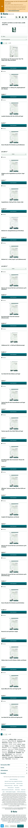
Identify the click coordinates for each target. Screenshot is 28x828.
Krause (12, 755)
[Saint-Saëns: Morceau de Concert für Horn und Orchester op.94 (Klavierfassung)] (14, 567)
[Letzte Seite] (6, 43)
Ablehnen (6, 825)
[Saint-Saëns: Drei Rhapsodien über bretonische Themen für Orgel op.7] (14, 452)
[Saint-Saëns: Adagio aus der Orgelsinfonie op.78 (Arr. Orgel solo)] (14, 166)
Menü (4, 17)
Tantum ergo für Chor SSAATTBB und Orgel (12, 431)
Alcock (14, 754)
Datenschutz (17, 789)
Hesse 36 (16, 755)
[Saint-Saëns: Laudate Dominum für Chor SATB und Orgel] (14, 108)
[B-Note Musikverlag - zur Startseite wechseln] (7, 14)
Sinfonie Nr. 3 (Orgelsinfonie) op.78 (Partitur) (12, 230)
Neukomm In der (21, 741)
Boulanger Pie (11, 752)
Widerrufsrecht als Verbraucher (8, 789)
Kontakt (21, 785)
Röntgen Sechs (15, 758)
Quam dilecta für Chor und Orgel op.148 (11, 688)
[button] (2, 825)
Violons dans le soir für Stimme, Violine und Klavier (13, 660)
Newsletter (17, 787)
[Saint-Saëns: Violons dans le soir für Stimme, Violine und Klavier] (14, 652)
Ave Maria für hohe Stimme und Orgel (10, 373)
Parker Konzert (19, 749)
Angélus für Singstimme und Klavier (10, 517)
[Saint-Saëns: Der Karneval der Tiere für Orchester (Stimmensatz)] (14, 309)
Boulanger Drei (11, 757)
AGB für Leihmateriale (21, 791)
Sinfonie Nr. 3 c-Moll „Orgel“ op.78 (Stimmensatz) (13, 259)
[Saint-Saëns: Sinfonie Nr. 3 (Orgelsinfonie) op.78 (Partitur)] (14, 223)
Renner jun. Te (4, 749)
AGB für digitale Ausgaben (11, 791)
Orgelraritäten (12, 745)
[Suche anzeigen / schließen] (16, 17)
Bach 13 (19, 755)
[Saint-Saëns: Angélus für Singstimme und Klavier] (14, 509)
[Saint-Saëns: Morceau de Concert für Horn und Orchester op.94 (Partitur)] (14, 538)
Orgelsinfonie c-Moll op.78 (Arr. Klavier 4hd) (12, 202)
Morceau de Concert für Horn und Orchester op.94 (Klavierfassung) (13, 575)
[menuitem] (3, 17)
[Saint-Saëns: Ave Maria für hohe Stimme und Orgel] (14, 366)
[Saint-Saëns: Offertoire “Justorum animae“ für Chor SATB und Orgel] (14, 481)
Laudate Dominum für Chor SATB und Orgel (12, 116)
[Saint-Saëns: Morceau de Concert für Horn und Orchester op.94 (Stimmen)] (14, 280)
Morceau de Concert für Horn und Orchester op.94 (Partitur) (13, 546)
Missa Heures (8, 754)
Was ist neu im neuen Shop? (10, 783)
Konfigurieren (20, 825)
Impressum (23, 789)
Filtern (4, 36)
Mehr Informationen (16, 822)
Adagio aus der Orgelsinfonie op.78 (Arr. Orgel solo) (12, 174)
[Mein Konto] (22, 17)
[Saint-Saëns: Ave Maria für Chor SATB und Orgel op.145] (14, 710)
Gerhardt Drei (5, 752)
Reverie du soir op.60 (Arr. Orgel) (9, 631)
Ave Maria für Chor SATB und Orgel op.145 (11, 717)
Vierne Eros (5, 742)
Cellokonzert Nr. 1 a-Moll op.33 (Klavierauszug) (12, 345)
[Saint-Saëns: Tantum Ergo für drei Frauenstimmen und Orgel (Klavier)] (14, 395)
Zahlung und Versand (8, 785)
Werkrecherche (11, 787)
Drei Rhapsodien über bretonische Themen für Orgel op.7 (12, 460)
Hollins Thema (11, 749)
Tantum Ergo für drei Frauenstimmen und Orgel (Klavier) (13, 403)
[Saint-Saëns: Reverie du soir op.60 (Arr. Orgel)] (14, 624)
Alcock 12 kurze (19, 754)
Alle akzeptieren (13, 825)
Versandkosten (22, 776)
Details (13, 154)
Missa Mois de (12, 741)
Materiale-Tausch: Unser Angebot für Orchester (13, 781)
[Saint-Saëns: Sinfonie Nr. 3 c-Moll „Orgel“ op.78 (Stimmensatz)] (14, 252)
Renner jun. (8, 758)
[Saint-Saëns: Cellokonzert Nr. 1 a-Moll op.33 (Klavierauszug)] (14, 338)
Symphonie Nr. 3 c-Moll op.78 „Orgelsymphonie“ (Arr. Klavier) (13, 88)
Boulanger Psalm (19, 757)
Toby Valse (10, 751)
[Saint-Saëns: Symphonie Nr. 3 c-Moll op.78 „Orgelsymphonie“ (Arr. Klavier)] (14, 80)
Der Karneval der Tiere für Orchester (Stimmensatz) (10, 317)
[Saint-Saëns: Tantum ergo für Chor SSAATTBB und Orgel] (14, 423)
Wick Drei (19, 744)
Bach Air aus (4, 751)
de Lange (18, 746)
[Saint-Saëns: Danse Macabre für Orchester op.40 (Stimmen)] (14, 137)
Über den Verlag (19, 783)
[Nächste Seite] (4, 43)
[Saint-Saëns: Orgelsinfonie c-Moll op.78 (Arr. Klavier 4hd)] (14, 194)
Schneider (10, 742)
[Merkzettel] (19, 17)
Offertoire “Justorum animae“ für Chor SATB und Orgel (13, 489)
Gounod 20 (22, 747)
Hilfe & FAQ (16, 785)
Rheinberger (4, 741)
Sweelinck (18, 752)
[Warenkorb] (26, 17)
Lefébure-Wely (13, 739)
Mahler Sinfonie (5, 739)
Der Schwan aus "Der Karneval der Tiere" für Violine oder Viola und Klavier (12, 59)
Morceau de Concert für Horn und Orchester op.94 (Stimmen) (13, 288)
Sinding (7, 746)
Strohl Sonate (19, 739)
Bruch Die (10, 747)
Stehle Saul (20, 742)
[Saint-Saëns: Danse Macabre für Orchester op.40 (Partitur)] (14, 595)
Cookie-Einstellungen (13, 779)
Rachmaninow (5, 744)
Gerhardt (10, 744)
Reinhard (15, 742)
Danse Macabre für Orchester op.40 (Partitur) (12, 603)
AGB (3, 791)
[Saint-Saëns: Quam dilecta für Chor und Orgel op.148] (14, 681)
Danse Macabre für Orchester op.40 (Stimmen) (13, 144)
